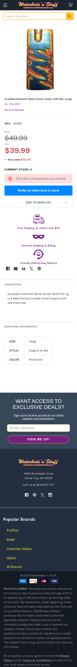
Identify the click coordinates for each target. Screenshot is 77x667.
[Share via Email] (15, 268)
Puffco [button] (13, 530)
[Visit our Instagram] (50, 495)
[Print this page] (23, 268)
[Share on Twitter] (31, 268)
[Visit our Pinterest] (34, 495)
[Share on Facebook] (7, 268)
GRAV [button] (11, 558)
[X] (42, 495)
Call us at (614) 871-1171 (38, 485)
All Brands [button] (14, 567)
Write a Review (14, 110)
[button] (38, 202)
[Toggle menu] (5, 5)
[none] (38, 59)
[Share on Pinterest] (39, 268)
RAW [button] (11, 539)
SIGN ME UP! (38, 439)
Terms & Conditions (37, 660)
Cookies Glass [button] (19, 548)
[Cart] (71, 5)
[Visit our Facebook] (26, 495)
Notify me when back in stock (38, 190)
